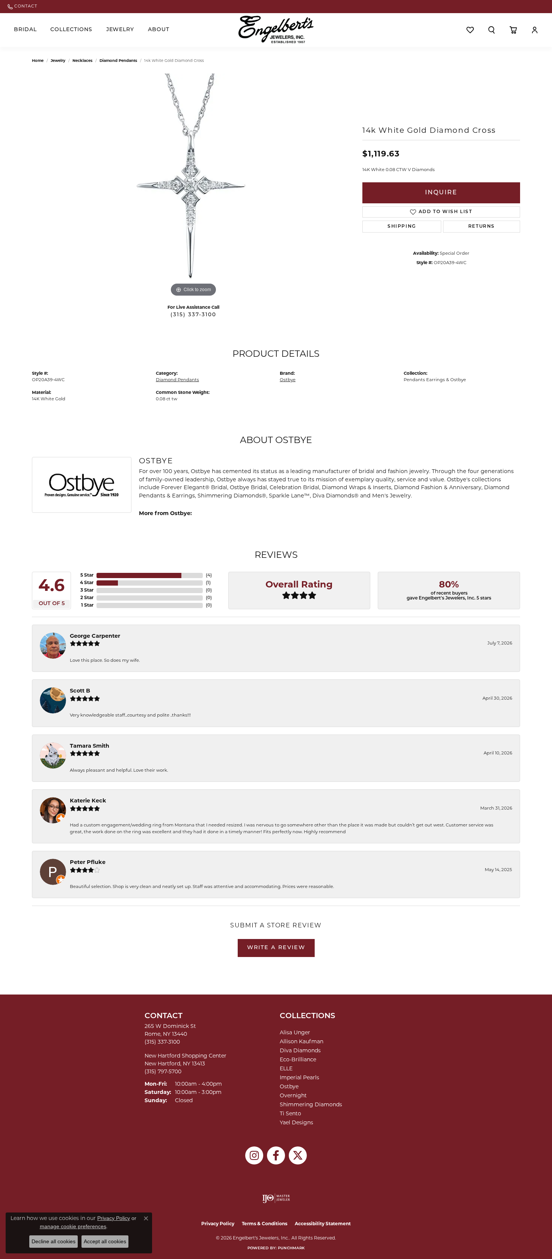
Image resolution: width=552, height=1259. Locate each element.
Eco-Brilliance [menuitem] (298, 1060)
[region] (193, 186)
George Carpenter (95, 636)
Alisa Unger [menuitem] (295, 1033)
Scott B (80, 691)
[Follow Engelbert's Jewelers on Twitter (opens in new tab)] (298, 1155)
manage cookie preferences (73, 1226)
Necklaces (82, 61)
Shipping (402, 226)
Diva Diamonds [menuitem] (300, 1051)
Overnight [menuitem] (293, 1096)
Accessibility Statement (323, 1224)
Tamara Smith (89, 746)
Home (38, 61)
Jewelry (120, 30)
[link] (22, 6)
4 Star (87, 583)
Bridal (25, 30)
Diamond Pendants (118, 61)
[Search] (491, 30)
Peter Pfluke (88, 862)
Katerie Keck (88, 801)
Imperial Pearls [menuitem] (299, 1078)
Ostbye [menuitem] (289, 1087)
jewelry (58, 61)
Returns (481, 226)
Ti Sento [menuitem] (290, 1114)
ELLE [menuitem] (286, 1069)
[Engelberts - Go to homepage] (276, 29)
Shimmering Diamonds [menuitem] (311, 1105)
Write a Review (276, 948)
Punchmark (291, 1248)
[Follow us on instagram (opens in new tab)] (254, 1155)
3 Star (87, 590)
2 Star (87, 598)
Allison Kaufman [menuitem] (301, 1042)
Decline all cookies (53, 1241)
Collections (71, 30)
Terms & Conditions (264, 1224)
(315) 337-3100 (193, 314)
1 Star (87, 605)
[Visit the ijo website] (276, 1198)
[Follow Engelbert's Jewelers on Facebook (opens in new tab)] (276, 1155)
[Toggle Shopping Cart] (513, 30)
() (209, 575)
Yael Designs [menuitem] (296, 1123)
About (158, 30)
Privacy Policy (217, 1224)
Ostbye (288, 380)
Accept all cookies (105, 1241)
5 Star (87, 575)
